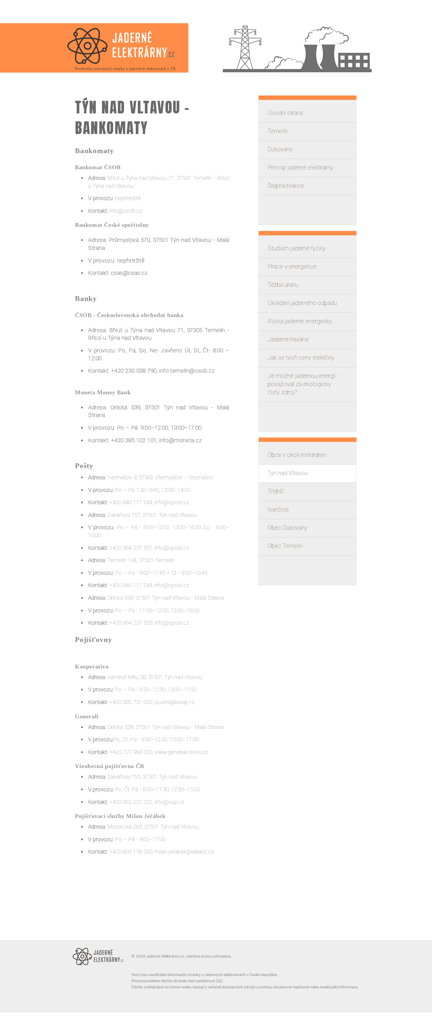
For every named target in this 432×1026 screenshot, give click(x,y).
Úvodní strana (285, 112)
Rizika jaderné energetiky (300, 321)
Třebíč (276, 491)
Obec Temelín (285, 545)
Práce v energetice (292, 266)
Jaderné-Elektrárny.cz (165, 956)
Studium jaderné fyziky (297, 248)
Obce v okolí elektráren (297, 454)
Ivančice (278, 509)
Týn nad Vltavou (288, 473)
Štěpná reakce (286, 185)
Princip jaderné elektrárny (300, 167)
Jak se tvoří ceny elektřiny (301, 357)
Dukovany (280, 149)
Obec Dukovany (287, 527)
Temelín (278, 131)
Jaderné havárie (288, 339)
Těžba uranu (283, 284)
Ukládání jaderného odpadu (302, 302)
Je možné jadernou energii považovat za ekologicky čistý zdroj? (302, 384)
